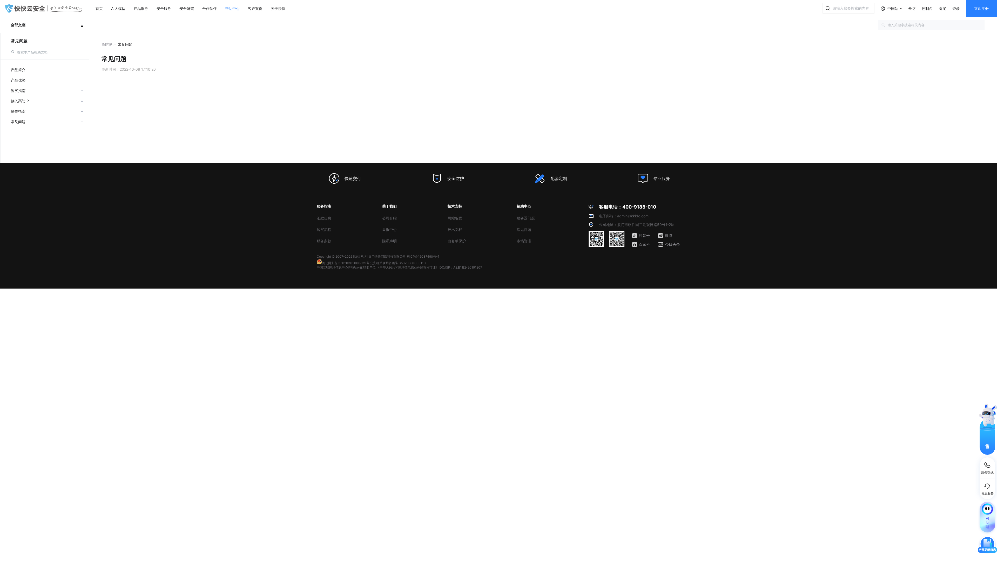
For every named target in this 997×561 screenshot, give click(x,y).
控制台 (927, 8)
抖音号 (644, 235)
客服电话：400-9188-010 (627, 207)
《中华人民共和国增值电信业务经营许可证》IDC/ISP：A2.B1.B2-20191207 (429, 267)
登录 (956, 8)
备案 (942, 8)
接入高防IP (47, 101)
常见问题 (19, 40)
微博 (668, 235)
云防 (911, 8)
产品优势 (18, 80)
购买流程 (324, 229)
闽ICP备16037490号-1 (423, 256)
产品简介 (18, 70)
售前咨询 (987, 442)
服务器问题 (526, 218)
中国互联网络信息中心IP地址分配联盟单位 (346, 267)
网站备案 (455, 218)
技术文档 (455, 229)
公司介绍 (389, 218)
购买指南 (47, 90)
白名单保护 (457, 241)
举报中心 (389, 229)
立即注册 (981, 8)
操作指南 (47, 111)
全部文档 (18, 25)
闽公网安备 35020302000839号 (345, 263)
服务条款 (324, 241)
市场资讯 (524, 241)
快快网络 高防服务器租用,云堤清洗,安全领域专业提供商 (44, 8)
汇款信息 (324, 218)
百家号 (644, 244)
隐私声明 (389, 241)
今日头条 (672, 244)
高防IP (107, 44)
